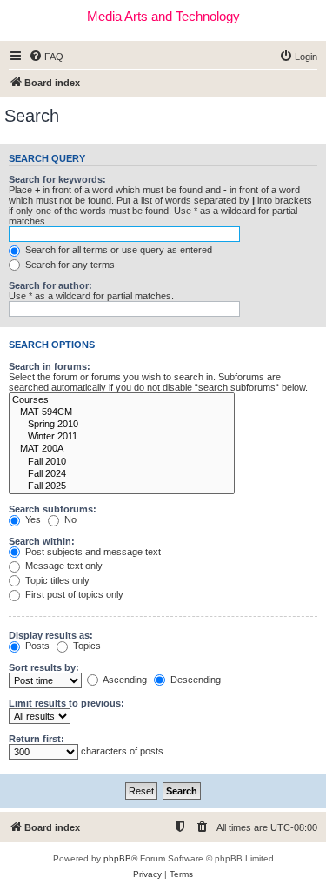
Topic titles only (56, 580)
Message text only (63, 565)
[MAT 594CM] (121, 412)
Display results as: (51, 635)
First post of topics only (73, 594)
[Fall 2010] (121, 462)
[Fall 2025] (121, 486)
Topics (85, 645)
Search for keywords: (57, 179)
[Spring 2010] (121, 425)
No (69, 519)
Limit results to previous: (66, 703)
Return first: (36, 739)
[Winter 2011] (121, 437)
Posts (36, 645)
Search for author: (50, 285)
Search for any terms (69, 264)
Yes (32, 519)
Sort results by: (44, 667)
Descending (194, 679)
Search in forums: (49, 366)
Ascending (124, 679)
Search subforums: (52, 509)
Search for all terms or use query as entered (117, 250)
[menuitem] (46, 56)
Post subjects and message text (92, 551)
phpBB (117, 858)
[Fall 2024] (121, 474)
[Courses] (121, 400)
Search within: (42, 541)
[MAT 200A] (121, 449)
